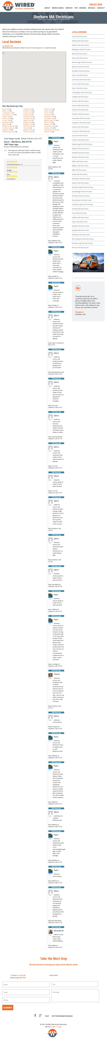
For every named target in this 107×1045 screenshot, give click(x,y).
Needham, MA (28, 124)
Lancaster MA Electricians (81, 131)
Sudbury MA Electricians (80, 217)
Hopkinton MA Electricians (81, 123)
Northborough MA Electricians (82, 187)
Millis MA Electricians (79, 170)
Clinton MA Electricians (80, 75)
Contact (101, 8)
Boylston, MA (27, 111)
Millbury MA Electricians (80, 166)
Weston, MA (48, 132)
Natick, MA (5, 124)
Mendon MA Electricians (80, 157)
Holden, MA (6, 117)
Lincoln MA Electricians (80, 135)
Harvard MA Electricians (80, 105)
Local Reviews (46, 19)
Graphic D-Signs (56, 1027)
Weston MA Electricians (80, 247)
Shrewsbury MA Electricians (82, 200)
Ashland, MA (27, 109)
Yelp (47, 1016)
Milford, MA (48, 122)
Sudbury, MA (48, 128)
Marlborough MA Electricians (82, 144)
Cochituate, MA (7, 113)
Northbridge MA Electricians (82, 191)
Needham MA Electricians (81, 179)
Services (69, 8)
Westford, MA (27, 132)
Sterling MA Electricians (80, 209)
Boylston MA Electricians (80, 67)
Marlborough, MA (50, 120)
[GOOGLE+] (40, 1016)
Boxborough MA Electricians (82, 62)
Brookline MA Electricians (81, 71)
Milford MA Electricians (80, 161)
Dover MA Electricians (80, 88)
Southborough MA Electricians (82, 204)
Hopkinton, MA (49, 117)
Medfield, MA (27, 122)
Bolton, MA (6, 111)
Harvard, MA (48, 115)
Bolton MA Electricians (80, 58)
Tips (76, 8)
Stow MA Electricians (79, 213)
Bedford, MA (48, 109)
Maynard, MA (6, 122)
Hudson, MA (6, 118)
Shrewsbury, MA (49, 126)
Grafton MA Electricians (80, 101)
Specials (91, 8)
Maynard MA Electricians (80, 148)
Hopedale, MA (28, 117)
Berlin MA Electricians (79, 54)
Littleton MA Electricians (80, 140)
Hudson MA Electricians (80, 127)
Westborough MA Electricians (82, 243)
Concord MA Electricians (80, 84)
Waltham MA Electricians (80, 226)
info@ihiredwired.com (89, 975)
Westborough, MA (8, 132)
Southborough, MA (8, 128)
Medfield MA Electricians (80, 153)
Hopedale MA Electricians (81, 118)
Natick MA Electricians (79, 174)
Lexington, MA (49, 118)
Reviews (82, 8)
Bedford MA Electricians (80, 45)
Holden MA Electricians (80, 110)
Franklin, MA (27, 115)
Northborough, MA (8, 126)
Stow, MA (26, 128)
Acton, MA (5, 109)
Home (39, 19)
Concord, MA (27, 113)
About (47, 8)
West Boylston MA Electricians (83, 239)
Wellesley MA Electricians (81, 234)
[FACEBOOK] (35, 1016)
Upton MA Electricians (80, 222)
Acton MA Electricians (79, 36)
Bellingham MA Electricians (81, 49)
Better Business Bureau (62, 1016)
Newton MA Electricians (80, 183)
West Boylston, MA (50, 130)
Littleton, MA (27, 120)
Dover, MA (47, 113)
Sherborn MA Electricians (81, 196)
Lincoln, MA (6, 120)
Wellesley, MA (27, 130)
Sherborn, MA (27, 126)
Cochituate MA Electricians (81, 79)
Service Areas (58, 8)
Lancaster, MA (28, 118)
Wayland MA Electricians (80, 230)
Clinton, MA (48, 111)
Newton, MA (48, 124)
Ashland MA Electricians (80, 41)
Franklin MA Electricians (80, 97)
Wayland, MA (6, 130)
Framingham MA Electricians (82, 92)
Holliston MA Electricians (80, 114)
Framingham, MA (8, 115)
